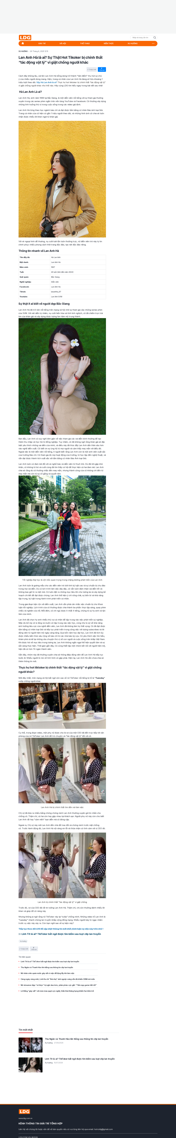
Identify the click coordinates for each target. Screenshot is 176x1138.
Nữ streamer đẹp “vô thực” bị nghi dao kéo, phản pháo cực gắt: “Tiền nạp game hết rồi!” (59, 985)
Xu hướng (133, 43)
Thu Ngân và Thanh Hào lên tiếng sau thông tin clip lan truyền (47, 967)
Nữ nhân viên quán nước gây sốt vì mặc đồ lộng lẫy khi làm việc (47, 973)
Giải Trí (41, 43)
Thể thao (85, 43)
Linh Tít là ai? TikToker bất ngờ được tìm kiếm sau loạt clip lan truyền (61, 934)
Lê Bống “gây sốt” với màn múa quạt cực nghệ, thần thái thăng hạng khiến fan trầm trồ (57, 991)
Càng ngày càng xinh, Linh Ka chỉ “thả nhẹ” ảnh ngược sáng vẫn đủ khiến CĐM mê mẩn (58, 979)
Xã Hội (63, 43)
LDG (30, 38)
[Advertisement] (88, 17)
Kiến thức (109, 43)
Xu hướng (23, 941)
